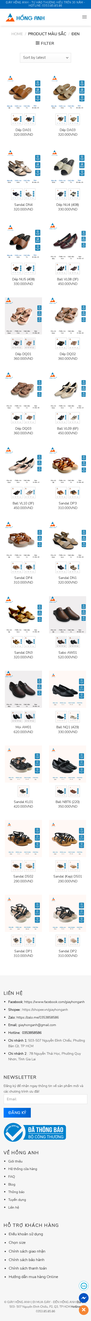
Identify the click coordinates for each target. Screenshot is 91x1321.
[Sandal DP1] (23, 913)
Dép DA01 (23, 130)
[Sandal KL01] (23, 764)
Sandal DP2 (68, 951)
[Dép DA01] (23, 92)
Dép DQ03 (23, 428)
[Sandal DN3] (23, 614)
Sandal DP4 (23, 578)
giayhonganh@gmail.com (37, 1024)
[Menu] (84, 17)
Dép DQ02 (68, 354)
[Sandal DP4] (23, 540)
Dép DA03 (67, 130)
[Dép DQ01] (23, 315)
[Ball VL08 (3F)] (67, 241)
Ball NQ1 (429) (67, 727)
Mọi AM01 (23, 727)
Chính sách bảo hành (26, 1259)
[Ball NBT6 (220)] (67, 764)
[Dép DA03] (67, 92)
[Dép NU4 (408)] (67, 166)
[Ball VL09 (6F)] (67, 390)
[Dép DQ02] (67, 315)
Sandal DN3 (23, 653)
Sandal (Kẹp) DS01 (67, 876)
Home (17, 34)
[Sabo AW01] (67, 614)
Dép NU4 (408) (67, 205)
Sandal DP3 (68, 503)
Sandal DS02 (23, 876)
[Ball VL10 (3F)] (23, 465)
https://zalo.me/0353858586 (38, 1017)
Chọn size (17, 1242)
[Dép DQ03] (23, 390)
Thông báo (16, 1191)
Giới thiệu (15, 1161)
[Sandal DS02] (23, 838)
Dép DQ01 (23, 354)
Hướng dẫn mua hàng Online (33, 1276)
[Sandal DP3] (67, 465)
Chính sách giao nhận (27, 1251)
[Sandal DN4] (23, 166)
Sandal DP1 (23, 951)
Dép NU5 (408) (23, 279)
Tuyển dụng (17, 1199)
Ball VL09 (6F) (67, 428)
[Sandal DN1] (67, 540)
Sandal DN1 (67, 578)
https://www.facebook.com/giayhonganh (54, 1001)
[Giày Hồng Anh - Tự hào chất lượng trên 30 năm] (37, 17)
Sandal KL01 (23, 802)
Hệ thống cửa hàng (22, 1168)
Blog (11, 1184)
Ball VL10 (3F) (23, 503)
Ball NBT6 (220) (68, 802)
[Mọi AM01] (23, 689)
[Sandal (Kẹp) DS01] (67, 838)
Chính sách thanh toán (28, 1268)
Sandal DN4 (23, 205)
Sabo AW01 (67, 653)
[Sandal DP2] (67, 913)
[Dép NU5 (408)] (23, 241)
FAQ (11, 1176)
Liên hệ (13, 1207)
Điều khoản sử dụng (26, 1234)
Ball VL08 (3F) (67, 279)
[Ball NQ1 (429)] (67, 689)
